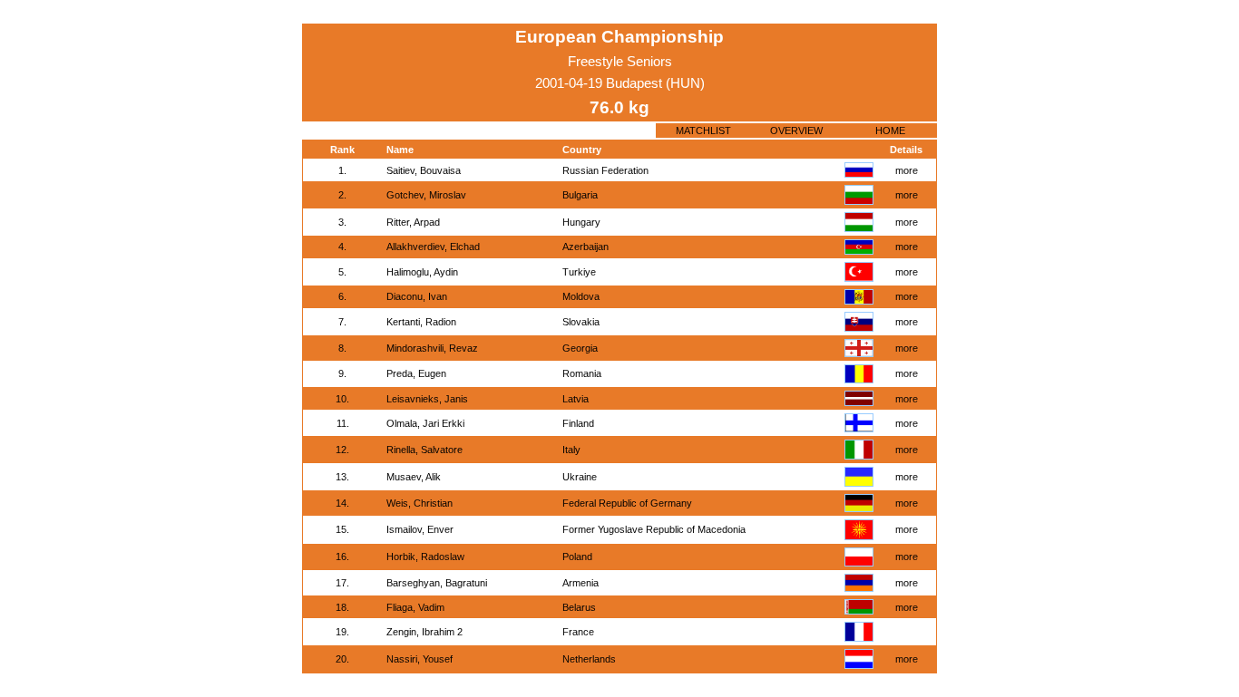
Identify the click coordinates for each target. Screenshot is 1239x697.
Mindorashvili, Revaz (432, 348)
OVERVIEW (796, 130)
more (906, 170)
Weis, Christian (419, 503)
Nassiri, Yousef (419, 658)
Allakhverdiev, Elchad (433, 246)
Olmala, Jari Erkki (425, 423)
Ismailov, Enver (420, 529)
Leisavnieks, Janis (427, 398)
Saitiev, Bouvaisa (423, 170)
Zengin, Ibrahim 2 (424, 631)
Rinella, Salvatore (424, 449)
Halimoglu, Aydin (422, 271)
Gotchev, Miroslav (426, 194)
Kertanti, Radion (421, 321)
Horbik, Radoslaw (425, 556)
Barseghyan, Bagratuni (436, 582)
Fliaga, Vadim (415, 607)
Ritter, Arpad (413, 222)
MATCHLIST (703, 130)
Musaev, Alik (413, 476)
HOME (890, 130)
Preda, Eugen (416, 373)
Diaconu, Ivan (416, 296)
